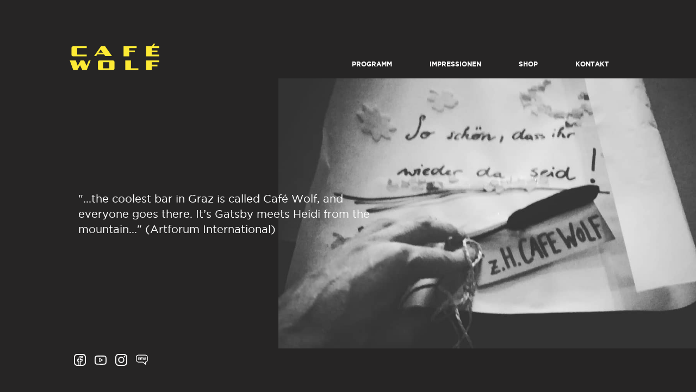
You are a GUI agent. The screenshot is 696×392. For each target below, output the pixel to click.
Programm (372, 65)
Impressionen (455, 65)
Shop (528, 65)
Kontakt (592, 65)
